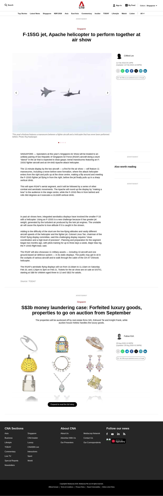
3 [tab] (63, 142)
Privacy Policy (80, 487)
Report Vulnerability (93, 487)
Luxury (30, 442)
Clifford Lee (129, 56)
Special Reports (11, 461)
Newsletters (10, 465)
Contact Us (88, 438)
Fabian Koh (129, 336)
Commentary (87, 13)
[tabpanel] (61, 95)
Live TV (8, 456)
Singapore (47, 13)
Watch (124, 13)
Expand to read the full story (62, 404)
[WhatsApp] (122, 71)
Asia (66, 13)
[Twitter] (136, 71)
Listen (132, 13)
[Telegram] (127, 71)
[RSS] (124, 434)
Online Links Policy (108, 487)
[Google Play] (107, 441)
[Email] (140, 71)
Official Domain (53, 487)
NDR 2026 (58, 13)
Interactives (32, 452)
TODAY (106, 13)
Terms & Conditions (67, 487)
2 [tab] (61, 142)
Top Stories (22, 13)
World (30, 461)
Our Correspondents (92, 442)
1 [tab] (59, 142)
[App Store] (110, 441)
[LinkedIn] (145, 71)
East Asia (75, 13)
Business (9, 438)
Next (107, 93)
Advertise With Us (68, 438)
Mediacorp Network (92, 433)
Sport (30, 456)
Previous (16, 93)
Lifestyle (115, 13)
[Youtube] (112, 434)
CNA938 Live (33, 447)
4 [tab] (65, 142)
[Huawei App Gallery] (118, 441)
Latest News (35, 13)
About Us (64, 433)
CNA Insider (33, 438)
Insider (97, 13)
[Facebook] (131, 71)
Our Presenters (67, 442)
